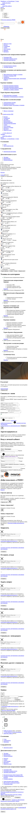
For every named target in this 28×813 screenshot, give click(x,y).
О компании (7, 46)
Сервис (5, 47)
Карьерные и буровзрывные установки (13, 96)
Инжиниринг (7, 120)
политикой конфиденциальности (9, 541)
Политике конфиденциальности (16, 523)
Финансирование (8, 122)
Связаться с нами (5, 27)
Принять (3, 811)
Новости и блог (8, 43)
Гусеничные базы (8, 784)
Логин (2, 450)
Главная (3, 175)
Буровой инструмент (9, 103)
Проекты (6, 50)
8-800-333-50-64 (8, 730)
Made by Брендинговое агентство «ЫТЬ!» (11, 794)
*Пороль (3, 465)
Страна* (3, 408)
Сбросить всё (22, 271)
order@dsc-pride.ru (8, 733)
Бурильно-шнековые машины (11, 87)
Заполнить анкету (8, 747)
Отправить (23, 425)
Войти (2, 456)
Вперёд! (3, 489)
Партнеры (6, 741)
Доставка (6, 119)
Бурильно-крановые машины (11, 85)
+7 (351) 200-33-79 (13, 732)
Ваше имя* (3, 534)
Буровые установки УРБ (10, 75)
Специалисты (7, 740)
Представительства (8, 145)
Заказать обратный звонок (7, 796)
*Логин (3, 461)
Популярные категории (8, 164)
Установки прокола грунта (10, 58)
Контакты (6, 51)
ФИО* (2, 403)
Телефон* (3, 404)
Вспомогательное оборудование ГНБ (13, 775)
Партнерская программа (10, 123)
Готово (11, 271)
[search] (23, 22)
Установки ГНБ (7, 57)
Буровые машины (8, 779)
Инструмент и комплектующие (11, 782)
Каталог (6, 45)
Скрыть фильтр (4, 271)
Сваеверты (6, 77)
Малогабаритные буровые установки (13, 74)
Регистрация (8, 449)
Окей (2, 524)
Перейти (6, 288)
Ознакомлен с (12, 800)
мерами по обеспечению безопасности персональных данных (12, 800)
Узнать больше (4, 388)
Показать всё (4, 390)
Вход (2, 449)
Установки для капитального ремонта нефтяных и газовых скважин (13, 89)
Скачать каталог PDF (7, 114)
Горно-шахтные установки (10, 95)
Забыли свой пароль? (10, 456)
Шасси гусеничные (8, 111)
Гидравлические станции (10, 65)
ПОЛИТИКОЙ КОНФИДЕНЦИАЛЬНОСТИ (13, 808)
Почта (2, 406)
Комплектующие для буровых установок (14, 105)
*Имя (2, 458)
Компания (3, 409)
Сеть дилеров (7, 49)
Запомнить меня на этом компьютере (14, 455)
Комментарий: (4, 412)
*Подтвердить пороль (6, 467)
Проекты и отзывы (8, 127)
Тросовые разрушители (9, 60)
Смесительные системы (10, 102)
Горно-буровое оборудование (11, 781)
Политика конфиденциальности (9, 792)
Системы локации (8, 67)
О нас (5, 144)
